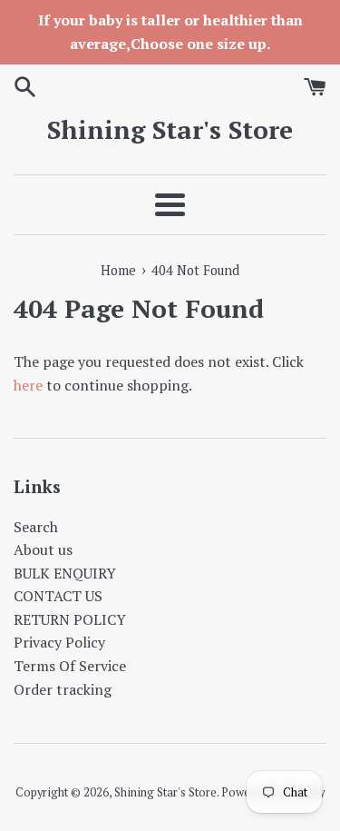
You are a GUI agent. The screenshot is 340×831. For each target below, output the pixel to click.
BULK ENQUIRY (65, 573)
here (28, 385)
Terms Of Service (70, 666)
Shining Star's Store (170, 129)
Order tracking (63, 689)
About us (43, 549)
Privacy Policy (59, 642)
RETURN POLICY (70, 619)
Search (36, 527)
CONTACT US (58, 596)
